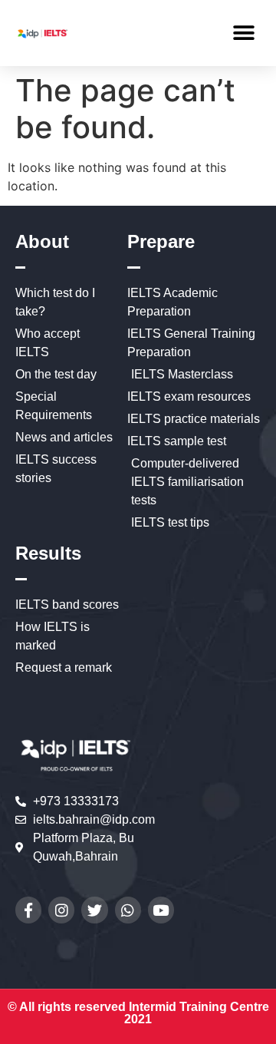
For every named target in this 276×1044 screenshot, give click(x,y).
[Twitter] (94, 910)
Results (48, 553)
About (42, 241)
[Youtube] (161, 910)
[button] (243, 32)
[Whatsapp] (128, 910)
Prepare (161, 241)
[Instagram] (61, 910)
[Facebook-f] (28, 910)
